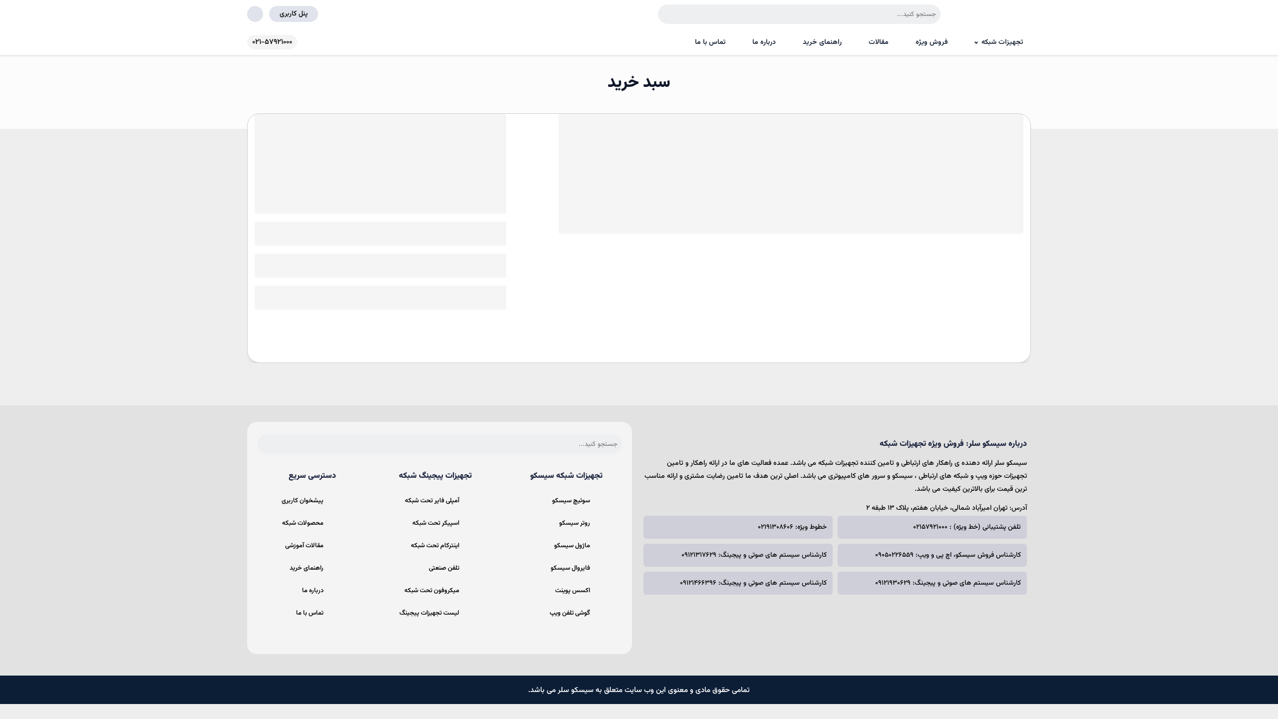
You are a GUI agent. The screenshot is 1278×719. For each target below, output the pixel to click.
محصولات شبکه (302, 523)
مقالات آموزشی (304, 546)
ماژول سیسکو (572, 546)
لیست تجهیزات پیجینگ (429, 613)
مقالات (879, 42)
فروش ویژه (932, 42)
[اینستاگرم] (983, 625)
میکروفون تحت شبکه (431, 591)
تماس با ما (710, 42)
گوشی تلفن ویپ (570, 613)
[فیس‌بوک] (1015, 625)
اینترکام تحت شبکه (435, 546)
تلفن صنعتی (444, 568)
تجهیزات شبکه (1002, 42)
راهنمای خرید (822, 42)
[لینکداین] (921, 625)
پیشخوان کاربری (302, 501)
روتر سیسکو (574, 523)
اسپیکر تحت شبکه (435, 523)
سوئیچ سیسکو (571, 501)
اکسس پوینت (572, 591)
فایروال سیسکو (570, 568)
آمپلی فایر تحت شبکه (432, 501)
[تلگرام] (952, 625)
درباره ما (764, 42)
